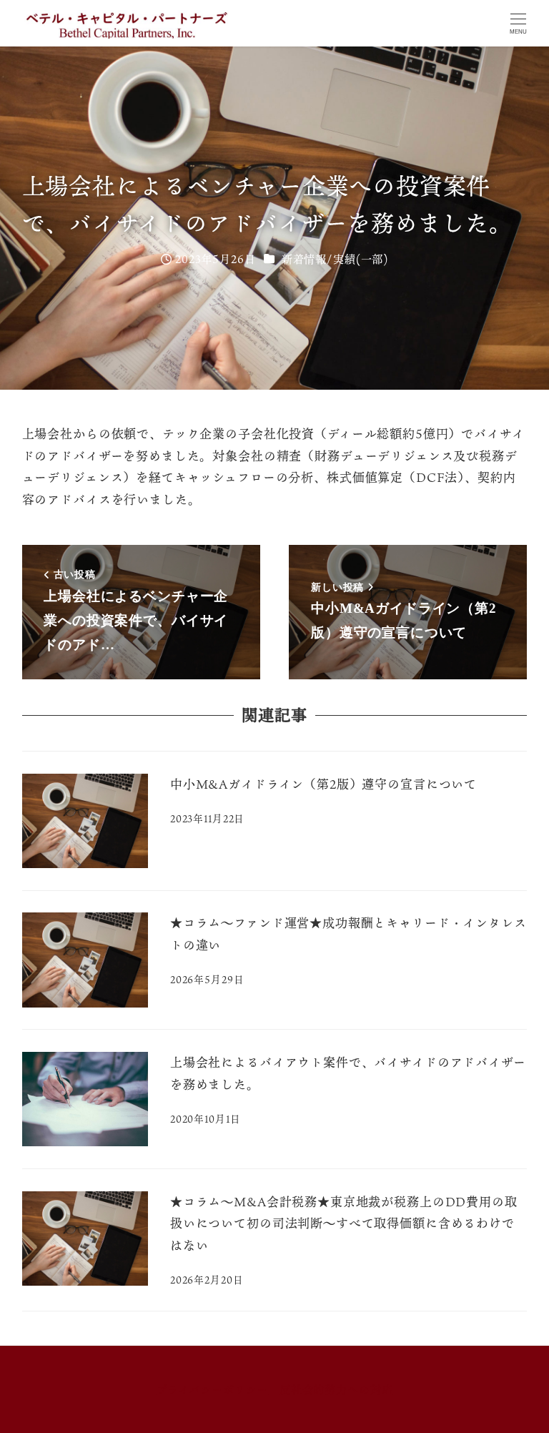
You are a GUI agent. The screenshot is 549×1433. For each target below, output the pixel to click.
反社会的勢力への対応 (336, 1389)
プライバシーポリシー (213, 1389)
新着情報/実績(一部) (335, 259)
